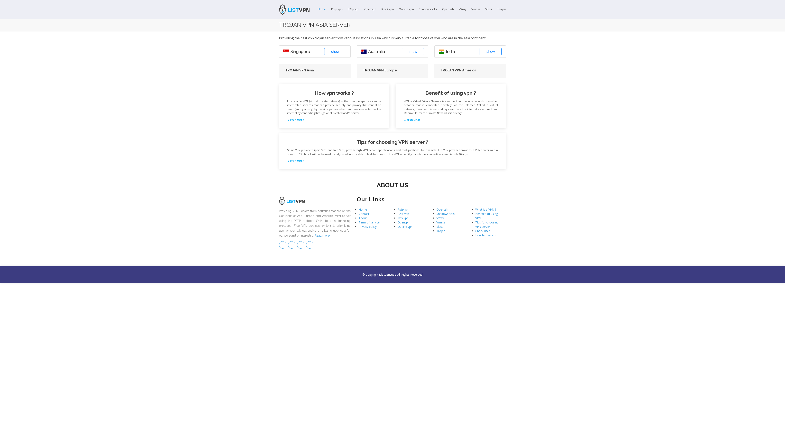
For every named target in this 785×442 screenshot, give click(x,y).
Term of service (369, 222)
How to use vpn (485, 235)
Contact (364, 214)
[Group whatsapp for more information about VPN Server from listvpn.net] (309, 245)
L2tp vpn (353, 9)
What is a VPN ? (485, 209)
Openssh (448, 9)
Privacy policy (368, 227)
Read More (297, 120)
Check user (482, 231)
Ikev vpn (403, 218)
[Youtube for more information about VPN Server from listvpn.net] (300, 245)
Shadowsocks (428, 9)
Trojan (501, 9)
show (335, 51)
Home (322, 9)
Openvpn (370, 9)
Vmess (475, 9)
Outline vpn (406, 9)
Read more (322, 235)
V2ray (462, 9)
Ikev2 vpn (387, 9)
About (363, 218)
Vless (488, 9)
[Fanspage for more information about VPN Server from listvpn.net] (291, 245)
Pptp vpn (337, 9)
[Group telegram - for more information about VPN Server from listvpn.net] (282, 245)
